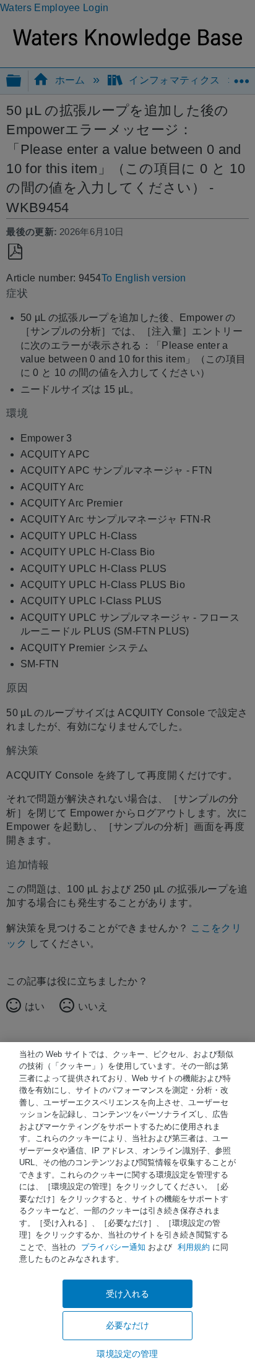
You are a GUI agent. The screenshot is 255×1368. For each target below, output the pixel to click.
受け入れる (128, 1294)
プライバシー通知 (113, 1247)
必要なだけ (128, 1325)
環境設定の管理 (127, 1354)
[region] (127, 1205)
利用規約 (194, 1247)
